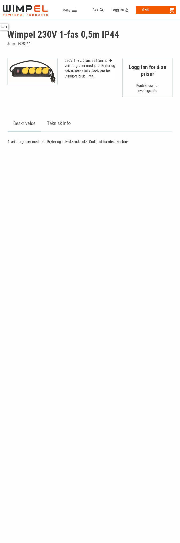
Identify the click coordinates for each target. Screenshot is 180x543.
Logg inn (117, 10)
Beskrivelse (24, 123)
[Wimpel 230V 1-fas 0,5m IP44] (32, 71)
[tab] (24, 123)
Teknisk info (59, 123)
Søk (95, 10)
